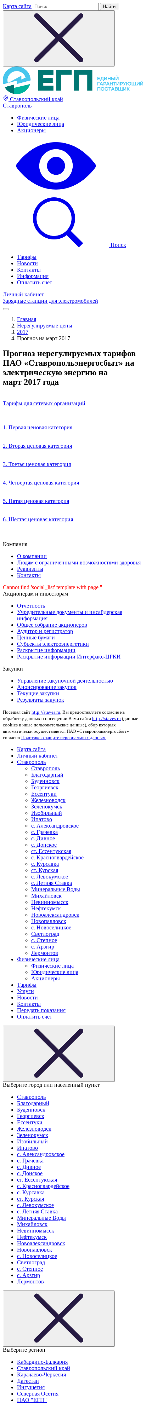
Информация (33, 276)
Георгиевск (44, 787)
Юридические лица (40, 124)
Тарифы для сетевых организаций (44, 403)
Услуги (25, 991)
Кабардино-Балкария (42, 1362)
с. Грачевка (44, 832)
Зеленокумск (46, 807)
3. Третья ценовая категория (37, 464)
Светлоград (45, 934)
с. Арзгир (42, 947)
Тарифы (26, 257)
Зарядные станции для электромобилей (50, 301)
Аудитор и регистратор (45, 631)
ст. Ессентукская (51, 851)
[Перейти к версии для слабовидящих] (56, 190)
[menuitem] (80, 118)
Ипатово (41, 819)
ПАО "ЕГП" (32, 1400)
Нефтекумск (46, 908)
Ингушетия (31, 1387)
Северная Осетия (37, 1394)
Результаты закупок (40, 700)
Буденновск (45, 781)
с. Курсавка (45, 864)
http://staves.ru (46, 712)
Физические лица (38, 118)
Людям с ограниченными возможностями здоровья (79, 562)
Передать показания (41, 1010)
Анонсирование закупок (47, 687)
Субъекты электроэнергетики (53, 644)
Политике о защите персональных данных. (63, 737)
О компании (32, 556)
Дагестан (28, 1381)
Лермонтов (44, 953)
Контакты (29, 270)
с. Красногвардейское (57, 857)
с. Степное (44, 940)
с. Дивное (43, 838)
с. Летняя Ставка (51, 883)
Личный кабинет (23, 294)
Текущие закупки (38, 693)
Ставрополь (17, 106)
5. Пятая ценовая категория (36, 501)
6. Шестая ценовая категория (38, 519)
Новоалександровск (55, 915)
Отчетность (31, 606)
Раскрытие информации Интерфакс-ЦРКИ (69, 657)
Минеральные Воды (55, 889)
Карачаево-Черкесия (41, 1375)
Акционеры (31, 130)
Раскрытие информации (46, 650)
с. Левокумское (49, 877)
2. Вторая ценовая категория (37, 446)
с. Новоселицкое (51, 927)
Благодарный (47, 775)
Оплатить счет (34, 1017)
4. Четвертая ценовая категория (41, 483)
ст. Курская (44, 870)
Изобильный (46, 813)
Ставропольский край (36, 99)
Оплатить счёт (34, 282)
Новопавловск (48, 921)
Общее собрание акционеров (52, 625)
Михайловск (46, 896)
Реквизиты (30, 569)
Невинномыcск (49, 902)
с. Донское (44, 845)
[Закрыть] (59, 1054)
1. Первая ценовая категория (37, 427)
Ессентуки (44, 794)
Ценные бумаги (36, 637)
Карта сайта (17, 6)
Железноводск (48, 800)
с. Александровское (55, 826)
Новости (27, 263)
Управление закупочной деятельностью (65, 681)
